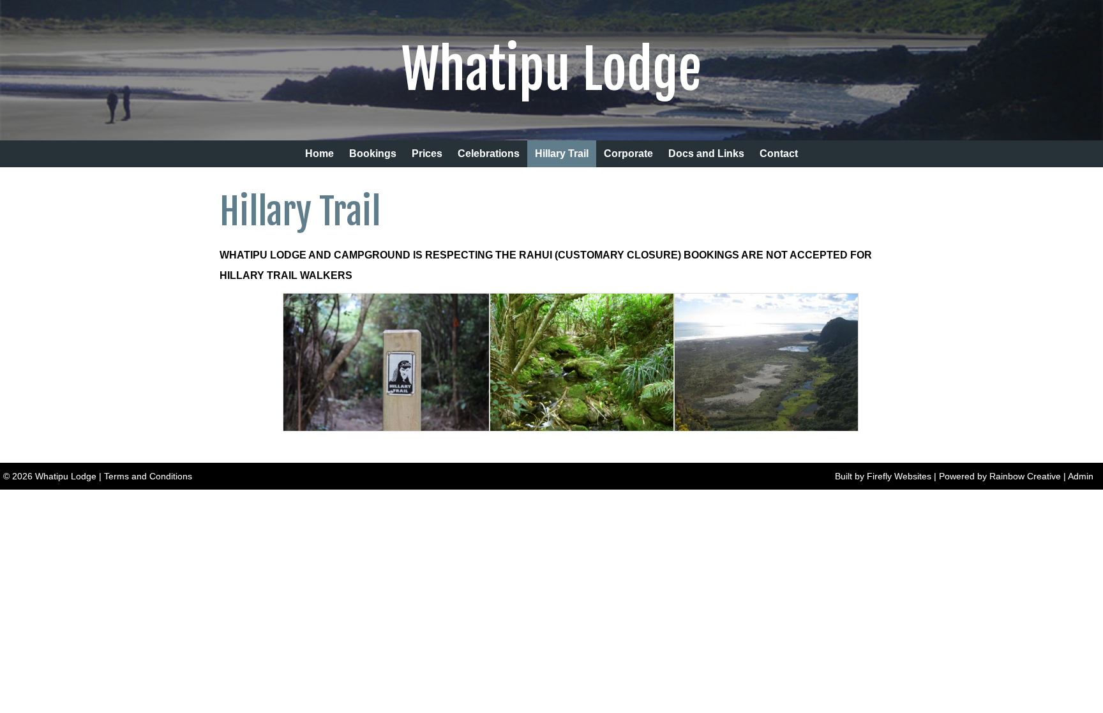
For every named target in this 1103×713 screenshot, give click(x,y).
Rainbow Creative (1025, 476)
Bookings (372, 153)
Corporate (628, 153)
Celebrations (489, 153)
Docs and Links (706, 153)
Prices (427, 153)
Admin (1080, 476)
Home (319, 153)
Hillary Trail (562, 153)
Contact (779, 153)
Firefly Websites (899, 476)
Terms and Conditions (148, 476)
